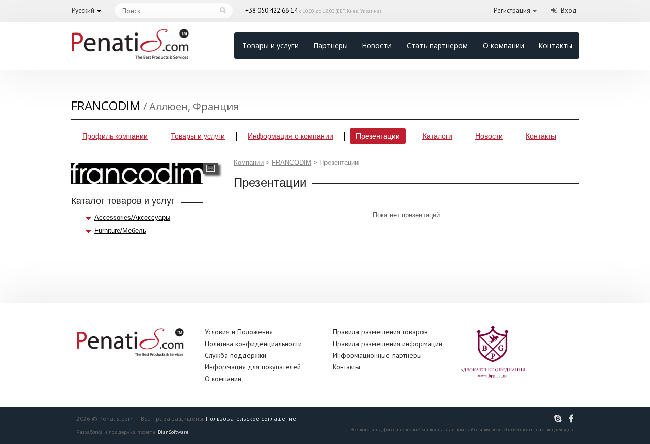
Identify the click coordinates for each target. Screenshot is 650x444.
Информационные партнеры (377, 355)
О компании (503, 45)
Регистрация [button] (512, 10)
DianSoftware (173, 432)
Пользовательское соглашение (251, 418)
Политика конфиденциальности (253, 343)
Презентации (378, 136)
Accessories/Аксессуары (132, 217)
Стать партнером (437, 45)
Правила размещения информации (387, 343)
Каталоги (437, 136)
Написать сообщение (210, 168)
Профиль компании (115, 136)
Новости (377, 45)
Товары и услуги (270, 45)
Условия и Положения (239, 331)
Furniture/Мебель (120, 230)
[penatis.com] (559, 418)
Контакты (555, 45)
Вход (569, 10)
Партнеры (330, 45)
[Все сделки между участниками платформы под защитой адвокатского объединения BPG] (492, 351)
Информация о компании (290, 136)
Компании (249, 162)
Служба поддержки (235, 355)
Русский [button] (83, 10)
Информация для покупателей (253, 366)
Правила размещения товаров (380, 331)
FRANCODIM (291, 162)
